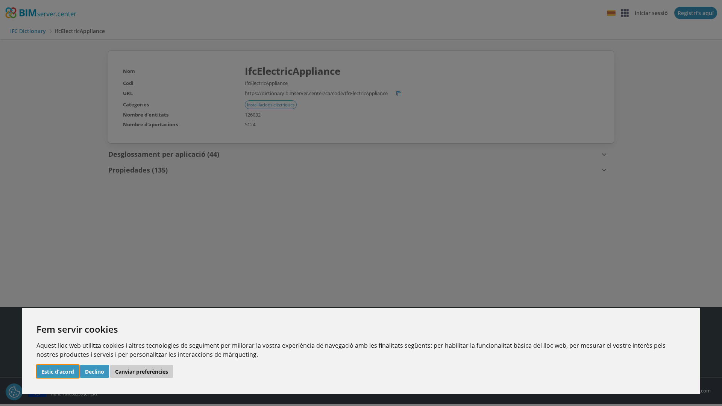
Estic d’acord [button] (57, 371)
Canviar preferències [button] (141, 371)
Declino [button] (94, 371)
